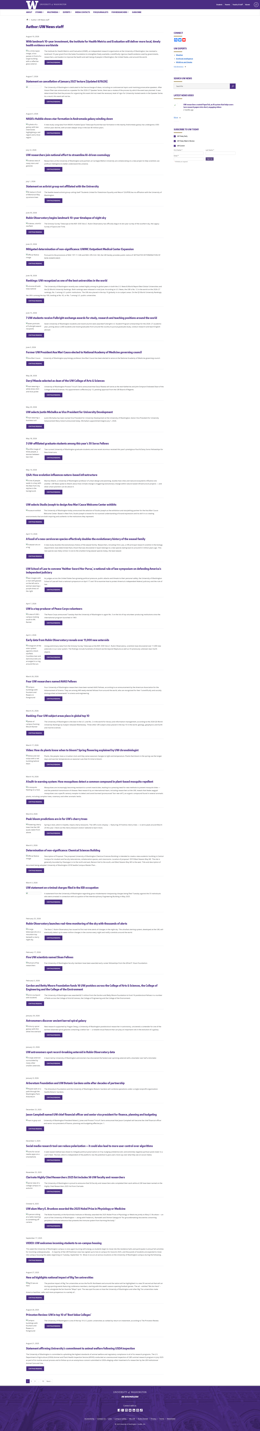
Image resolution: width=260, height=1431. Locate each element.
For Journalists (100, 12)
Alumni (247, 5)
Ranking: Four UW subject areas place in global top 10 (57, 716)
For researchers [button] (119, 12)
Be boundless (130, 1397)
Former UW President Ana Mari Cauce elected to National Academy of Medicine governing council (84, 352)
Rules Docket (143, 1418)
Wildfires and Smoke (184, 62)
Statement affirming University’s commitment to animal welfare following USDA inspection (80, 1348)
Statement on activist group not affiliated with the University (62, 186)
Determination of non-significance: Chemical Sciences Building (63, 850)
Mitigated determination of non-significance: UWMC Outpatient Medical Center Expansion (80, 249)
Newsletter (171, 1418)
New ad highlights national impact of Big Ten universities (59, 1277)
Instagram (126, 1410)
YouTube (130, 1410)
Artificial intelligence (184, 59)
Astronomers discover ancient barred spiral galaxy (56, 1020)
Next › (49, 1381)
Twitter (122, 1410)
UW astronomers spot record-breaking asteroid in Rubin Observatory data (70, 1052)
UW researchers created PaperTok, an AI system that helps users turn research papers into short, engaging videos (208, 107)
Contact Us (101, 1418)
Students (219, 5)
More (176, 117)
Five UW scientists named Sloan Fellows (49, 957)
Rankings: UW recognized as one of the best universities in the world (66, 280)
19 (43, 1381)
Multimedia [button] (52, 12)
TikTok (141, 1410)
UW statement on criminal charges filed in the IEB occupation (62, 887)
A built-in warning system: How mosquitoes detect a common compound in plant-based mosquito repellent (89, 781)
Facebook (118, 1410)
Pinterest (137, 1410)
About (29, 12)
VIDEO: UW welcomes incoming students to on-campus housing (64, 1243)
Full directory (178, 66)
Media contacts (82, 12)
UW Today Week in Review (185, 141)
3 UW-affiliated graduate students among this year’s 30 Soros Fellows (67, 443)
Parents (227, 5)
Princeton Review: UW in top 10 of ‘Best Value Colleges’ (58, 1314)
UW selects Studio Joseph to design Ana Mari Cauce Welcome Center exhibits (71, 504)
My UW (132, 1418)
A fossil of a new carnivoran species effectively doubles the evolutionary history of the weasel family (85, 539)
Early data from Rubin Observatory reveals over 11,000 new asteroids (67, 640)
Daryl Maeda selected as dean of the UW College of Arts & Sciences (65, 380)
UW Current (181, 146)
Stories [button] (38, 12)
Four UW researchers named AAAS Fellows (51, 681)
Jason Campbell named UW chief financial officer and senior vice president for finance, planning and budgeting (91, 1114)
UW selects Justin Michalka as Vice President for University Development (69, 412)
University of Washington (32, 4)
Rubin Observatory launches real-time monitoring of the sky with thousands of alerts (76, 923)
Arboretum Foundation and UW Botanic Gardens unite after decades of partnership (75, 1083)
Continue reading (54, 63)
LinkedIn (133, 1410)
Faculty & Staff (238, 5)
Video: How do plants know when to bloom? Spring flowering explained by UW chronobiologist (82, 750)
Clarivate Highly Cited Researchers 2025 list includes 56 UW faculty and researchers (75, 1177)
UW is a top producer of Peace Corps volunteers (54, 608)
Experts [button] (66, 12)
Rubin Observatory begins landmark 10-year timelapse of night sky (66, 218)
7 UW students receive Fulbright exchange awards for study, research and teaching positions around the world (91, 318)
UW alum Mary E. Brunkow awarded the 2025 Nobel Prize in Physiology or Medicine (75, 1208)
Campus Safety (120, 1418)
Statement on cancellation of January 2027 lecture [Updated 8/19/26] (66, 81)
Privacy (153, 1418)
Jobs (110, 1418)
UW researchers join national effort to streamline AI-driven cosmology (68, 155)
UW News (27, 19)
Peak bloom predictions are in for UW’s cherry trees (56, 819)
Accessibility (89, 1418)
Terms (161, 1418)
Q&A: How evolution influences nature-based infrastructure (61, 475)
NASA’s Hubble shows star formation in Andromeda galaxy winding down (69, 119)
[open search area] (256, 4)
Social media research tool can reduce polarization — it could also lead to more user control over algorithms (89, 1146)
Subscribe (136, 12)
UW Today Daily (182, 136)
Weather (179, 55)
